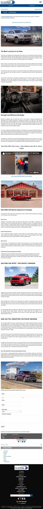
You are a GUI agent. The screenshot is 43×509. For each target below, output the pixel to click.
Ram (5, 459)
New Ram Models (7, 456)
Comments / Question (7, 414)
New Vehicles (21, 481)
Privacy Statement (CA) (21, 488)
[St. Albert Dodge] (8, 2)
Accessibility (10, 506)
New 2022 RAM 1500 (7, 16)
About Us (21, 475)
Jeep (5, 455)
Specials (21, 485)
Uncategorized (7, 461)
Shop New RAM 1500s (16, 22)
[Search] (41, 445)
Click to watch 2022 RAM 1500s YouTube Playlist (21, 176)
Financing (21, 478)
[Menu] (40, 2)
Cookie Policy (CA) (21, 486)
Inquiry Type (4, 409)
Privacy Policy (17, 506)
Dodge (5, 453)
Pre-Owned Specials (21, 484)
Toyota (5, 460)
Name (3, 393)
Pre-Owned (21, 482)
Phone (3, 400)
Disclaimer (21, 489)
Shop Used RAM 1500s (26, 22)
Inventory (21, 479)
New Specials (21, 483)
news (5, 457)
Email (3, 404)
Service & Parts (21, 491)
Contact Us (3, 506)
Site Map (23, 506)
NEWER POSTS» (38, 9)
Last (23, 397)
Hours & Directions (21, 476)
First (2, 397)
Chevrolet (6, 451)
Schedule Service (21, 493)
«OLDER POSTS (4, 9)
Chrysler (5, 452)
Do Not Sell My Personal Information (33, 506)
